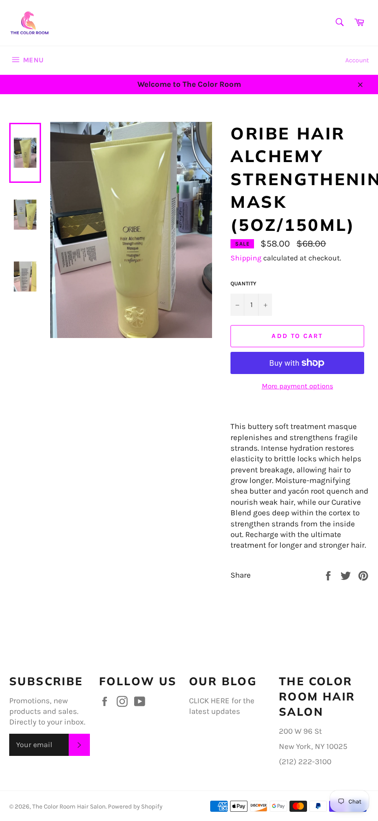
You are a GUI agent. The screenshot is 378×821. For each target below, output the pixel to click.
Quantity (243, 283)
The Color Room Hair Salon (69, 806)
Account (357, 60)
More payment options (297, 386)
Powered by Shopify (135, 806)
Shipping (245, 258)
